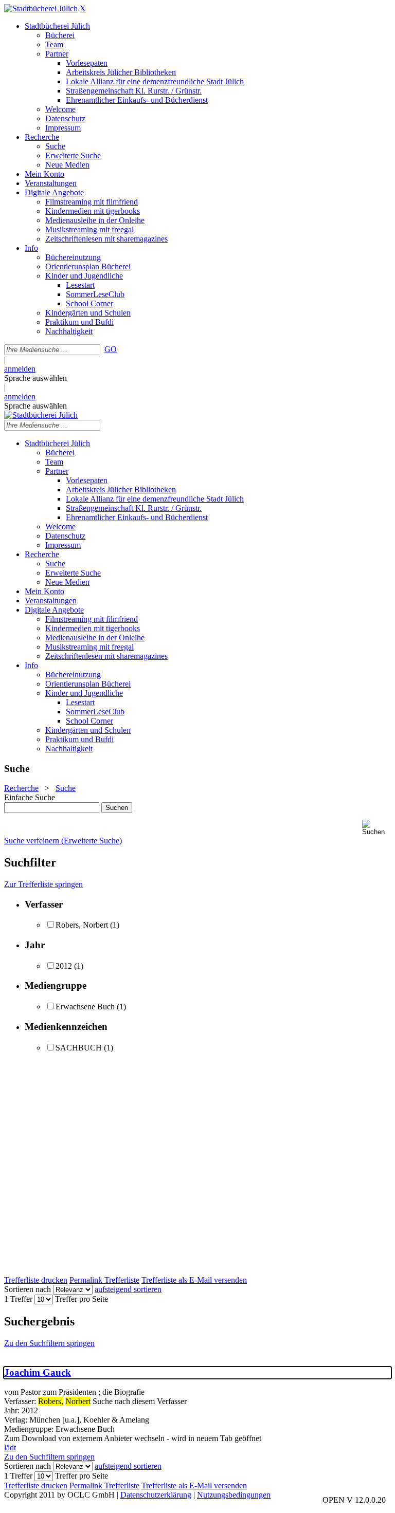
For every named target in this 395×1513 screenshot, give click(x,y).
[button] (376, 828)
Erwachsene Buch (85, 1006)
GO (110, 349)
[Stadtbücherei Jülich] (41, 8)
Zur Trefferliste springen (43, 884)
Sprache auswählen (35, 378)
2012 (64, 966)
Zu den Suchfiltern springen (49, 1343)
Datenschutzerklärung (155, 1494)
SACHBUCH (79, 1047)
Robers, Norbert (82, 924)
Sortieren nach (27, 1289)
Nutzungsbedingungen (234, 1494)
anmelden (19, 368)
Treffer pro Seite (81, 1299)
